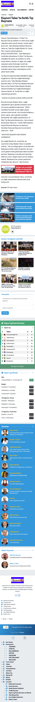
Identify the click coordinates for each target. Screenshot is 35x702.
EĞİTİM (31, 10)
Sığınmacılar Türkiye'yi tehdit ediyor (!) (21, 458)
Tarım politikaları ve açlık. (17, 442)
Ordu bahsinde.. (15, 542)
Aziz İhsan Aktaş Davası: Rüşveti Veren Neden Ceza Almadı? (21, 433)
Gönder (5, 313)
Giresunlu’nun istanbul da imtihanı (20, 566)
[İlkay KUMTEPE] (4, 466)
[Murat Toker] (4, 565)
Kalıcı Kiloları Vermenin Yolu (18, 517)
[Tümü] (33, 426)
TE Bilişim (21, 632)
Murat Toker (14, 563)
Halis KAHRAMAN (15, 489)
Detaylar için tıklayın (17, 366)
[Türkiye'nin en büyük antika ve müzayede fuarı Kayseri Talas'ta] (26, 278)
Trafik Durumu (7, 606)
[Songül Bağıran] (4, 474)
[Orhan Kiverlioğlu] (4, 541)
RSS (6, 627)
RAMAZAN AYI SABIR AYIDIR (18, 475)
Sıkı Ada (12, 498)
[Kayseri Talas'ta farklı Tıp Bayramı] (17, 30)
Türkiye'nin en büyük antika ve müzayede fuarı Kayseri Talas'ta (24, 286)
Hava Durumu (7, 602)
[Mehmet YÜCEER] (4, 441)
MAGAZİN (12, 660)
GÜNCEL (12, 10)
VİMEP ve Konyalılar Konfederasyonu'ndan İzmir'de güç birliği (8, 286)
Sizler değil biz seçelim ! (17, 500)
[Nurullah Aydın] (4, 508)
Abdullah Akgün (15, 523)
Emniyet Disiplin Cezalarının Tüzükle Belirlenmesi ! (21, 492)
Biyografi (9, 675)
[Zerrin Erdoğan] (4, 449)
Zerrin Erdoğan (15, 447)
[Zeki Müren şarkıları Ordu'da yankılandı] (26, 262)
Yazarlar (9, 666)
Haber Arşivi (6, 614)
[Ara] (30, 4)
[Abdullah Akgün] (4, 524)
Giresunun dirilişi (15, 526)
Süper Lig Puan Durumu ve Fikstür (20, 693)
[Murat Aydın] (4, 432)
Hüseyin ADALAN (15, 555)
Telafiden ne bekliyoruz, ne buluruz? (21, 467)
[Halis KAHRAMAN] (4, 491)
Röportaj (9, 673)
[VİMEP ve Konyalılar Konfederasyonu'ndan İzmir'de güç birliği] (9, 278)
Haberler (3, 14)
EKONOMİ (12, 655)
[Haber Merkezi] (5, 229)
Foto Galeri (10, 662)
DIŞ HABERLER (22, 10)
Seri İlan (8, 671)
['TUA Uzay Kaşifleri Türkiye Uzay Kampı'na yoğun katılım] (26, 246)
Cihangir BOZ (14, 532)
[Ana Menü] (32, 4)
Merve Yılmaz (14, 515)
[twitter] (24, 638)
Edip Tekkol (14, 455)
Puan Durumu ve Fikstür (9, 608)
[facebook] (13, 638)
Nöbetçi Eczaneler (8, 600)
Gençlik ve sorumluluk (16, 509)
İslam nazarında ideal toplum (19, 534)
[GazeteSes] (7, 3)
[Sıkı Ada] (4, 499)
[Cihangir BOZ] (4, 533)
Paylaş (5, 33)
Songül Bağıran (15, 473)
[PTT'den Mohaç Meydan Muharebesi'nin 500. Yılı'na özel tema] (9, 262)
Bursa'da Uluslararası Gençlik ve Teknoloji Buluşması (7, 253)
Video (8, 664)
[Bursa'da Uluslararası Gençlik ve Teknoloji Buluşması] (9, 246)
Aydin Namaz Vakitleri (9, 604)
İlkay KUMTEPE (14, 465)
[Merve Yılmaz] (4, 516)
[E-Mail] (12, 231)
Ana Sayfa (9, 642)
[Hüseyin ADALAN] (4, 556)
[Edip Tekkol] (4, 457)
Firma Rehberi (10, 668)
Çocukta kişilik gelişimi (17, 484)
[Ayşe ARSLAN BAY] (4, 483)
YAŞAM (11, 14)
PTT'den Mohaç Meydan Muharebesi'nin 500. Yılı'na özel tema (8, 270)
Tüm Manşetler (7, 610)
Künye (4, 619)
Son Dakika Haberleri (9, 612)
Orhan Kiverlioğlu (16, 540)
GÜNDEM (4, 10)
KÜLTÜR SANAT (14, 657)
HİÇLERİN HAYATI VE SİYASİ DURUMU (21, 557)
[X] (19, 595)
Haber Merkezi (16, 228)
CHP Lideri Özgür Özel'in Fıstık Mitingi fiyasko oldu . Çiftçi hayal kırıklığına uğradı (20, 450)
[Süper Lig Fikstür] (33, 373)
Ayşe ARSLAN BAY (15, 481)
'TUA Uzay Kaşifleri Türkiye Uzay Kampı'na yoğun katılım (25, 253)
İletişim (11, 619)
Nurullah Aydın (15, 506)
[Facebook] (16, 595)
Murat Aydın (14, 430)
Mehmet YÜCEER (15, 439)
